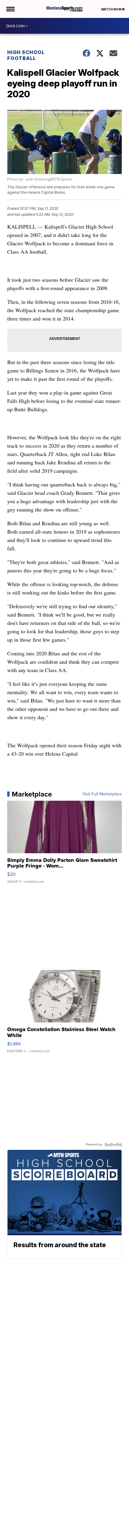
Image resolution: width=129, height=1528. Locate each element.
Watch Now (111, 9)
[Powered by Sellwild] (113, 1144)
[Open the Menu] (10, 8)
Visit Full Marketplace (102, 794)
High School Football (26, 55)
